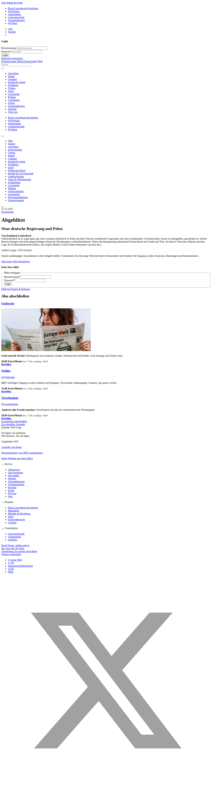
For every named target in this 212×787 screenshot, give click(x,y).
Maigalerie (13, 510)
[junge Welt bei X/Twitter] (106, 784)
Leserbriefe (14, 100)
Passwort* (9, 280)
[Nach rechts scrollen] (2, 206)
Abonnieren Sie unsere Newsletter (19, 551)
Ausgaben (13, 73)
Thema (11, 88)
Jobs (10, 496)
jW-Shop (12, 23)
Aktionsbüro (14, 14)
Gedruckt (7, 303)
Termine (12, 109)
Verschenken (9, 398)
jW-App (12, 493)
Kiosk (11, 490)
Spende (12, 31)
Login (5, 55)
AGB (11, 568)
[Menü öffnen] (2, 68)
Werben (12, 478)
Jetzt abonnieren (15, 261)
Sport (11, 91)
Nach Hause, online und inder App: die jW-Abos (15, 547)
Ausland (12, 79)
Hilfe (10, 571)
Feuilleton (13, 85)
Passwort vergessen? (12, 58)
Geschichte (14, 94)
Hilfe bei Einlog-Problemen (15, 289)
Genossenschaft (16, 17)
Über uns (13, 112)
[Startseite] (21, 61)
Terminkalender (16, 484)
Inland (11, 76)
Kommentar (7, 211)
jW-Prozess (14, 11)
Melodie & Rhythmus (19, 513)
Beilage (12, 97)
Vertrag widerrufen (11, 554)
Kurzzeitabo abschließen (14, 421)
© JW (11, 562)
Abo (10, 28)
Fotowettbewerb (16, 519)
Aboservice (14, 469)
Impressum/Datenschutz (20, 565)
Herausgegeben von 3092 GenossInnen (22, 452)
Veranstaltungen (16, 20)
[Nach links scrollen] (2, 136)
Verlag (11, 103)
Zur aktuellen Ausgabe (13, 424)
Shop (10, 516)
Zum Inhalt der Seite (12, 2)
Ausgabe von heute (11, 447)
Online (5, 371)
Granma (12, 522)
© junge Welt (15, 560)
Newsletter (13, 475)
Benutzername (8, 48)
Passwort (6, 51)
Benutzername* (12, 276)
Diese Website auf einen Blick (17, 458)
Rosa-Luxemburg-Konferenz (23, 8)
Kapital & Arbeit (16, 82)
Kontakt (12, 487)
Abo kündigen (15, 472)
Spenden (12, 539)
